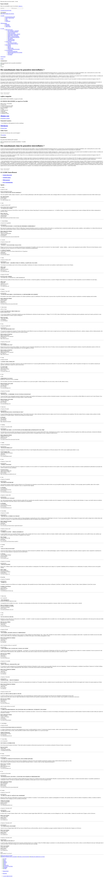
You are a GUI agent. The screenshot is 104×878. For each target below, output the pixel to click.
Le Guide (2, 28)
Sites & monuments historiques (13, 37)
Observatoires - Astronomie (13, 35)
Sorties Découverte (9, 29)
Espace (6, 20)
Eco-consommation (9, 50)
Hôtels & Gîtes (10, 48)
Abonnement (2, 56)
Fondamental (7, 21)
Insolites (9, 45)
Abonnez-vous (4, 116)
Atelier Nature (8, 26)
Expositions (7, 25)
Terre (6, 19)
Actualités (2, 15)
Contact (1, 58)
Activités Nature (8, 41)
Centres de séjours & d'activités (14, 49)
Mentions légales (6, 871)
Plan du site (5, 873)
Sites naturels (10, 38)
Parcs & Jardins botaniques (13, 31)
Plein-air (9, 47)
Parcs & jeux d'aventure (12, 42)
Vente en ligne (10, 53)
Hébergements (8, 44)
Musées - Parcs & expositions (13, 36)
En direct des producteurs (12, 51)
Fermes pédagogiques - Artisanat (14, 34)
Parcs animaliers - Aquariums (13, 30)
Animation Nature (11, 39)
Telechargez (4, 126)
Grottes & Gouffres (11, 32)
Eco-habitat (10, 54)
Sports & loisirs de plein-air (13, 43)
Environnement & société (10, 16)
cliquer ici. (20, 6)
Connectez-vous (4, 60)
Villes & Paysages (11, 40)
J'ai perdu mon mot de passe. (5, 10)
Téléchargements (3, 23)
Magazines (7, 24)
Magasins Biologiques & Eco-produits (15, 52)
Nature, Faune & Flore (9, 17)
